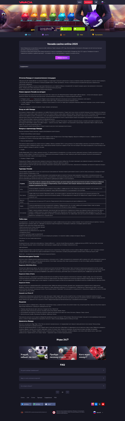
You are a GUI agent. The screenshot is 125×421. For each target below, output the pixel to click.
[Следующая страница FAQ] (67, 392)
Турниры (39, 397)
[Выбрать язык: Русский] (103, 2)
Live (28, 397)
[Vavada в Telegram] (96, 2)
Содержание (48, 397)
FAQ (55, 397)
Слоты (23, 397)
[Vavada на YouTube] (103, 404)
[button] (123, 18)
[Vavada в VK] (96, 404)
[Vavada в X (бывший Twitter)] (99, 404)
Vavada (31, 99)
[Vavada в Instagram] (92, 404)
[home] (25, 2)
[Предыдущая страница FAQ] (57, 392)
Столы (33, 397)
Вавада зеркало (62, 57)
